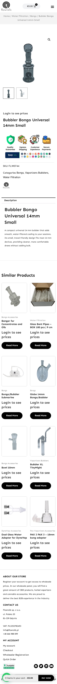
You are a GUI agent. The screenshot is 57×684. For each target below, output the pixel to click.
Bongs (33, 16)
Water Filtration (20, 16)
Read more (12, 345)
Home (6, 16)
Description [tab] (10, 200)
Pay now (46, 678)
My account (9, 645)
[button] (52, 6)
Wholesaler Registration (16, 654)
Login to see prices (15, 113)
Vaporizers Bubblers (36, 172)
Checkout (8, 650)
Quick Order (9, 659)
